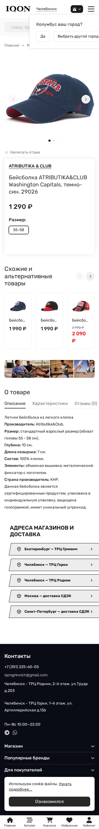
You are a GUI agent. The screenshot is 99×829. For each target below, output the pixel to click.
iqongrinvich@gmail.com (26, 675)
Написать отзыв (25, 153)
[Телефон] (77, 9)
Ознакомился (49, 801)
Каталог (29, 825)
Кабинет (89, 825)
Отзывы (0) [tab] (86, 403)
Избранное (69, 822)
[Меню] (91, 9)
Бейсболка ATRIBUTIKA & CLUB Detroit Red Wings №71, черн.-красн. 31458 (80, 320)
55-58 (18, 230)
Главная (11, 45)
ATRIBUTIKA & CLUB (30, 166)
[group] (49, 99)
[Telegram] (7, 732)
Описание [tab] (15, 403)
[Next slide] (85, 99)
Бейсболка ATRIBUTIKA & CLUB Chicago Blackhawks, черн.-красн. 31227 (49, 320)
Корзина (49, 822)
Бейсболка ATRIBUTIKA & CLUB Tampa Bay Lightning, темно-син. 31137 (17, 320)
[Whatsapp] (15, 732)
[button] (49, 141)
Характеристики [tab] (50, 403)
